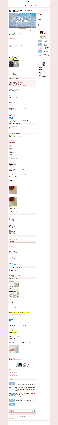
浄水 (13, 73)
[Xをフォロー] (10, 375)
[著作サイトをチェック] (9, 375)
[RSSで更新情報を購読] (16, 375)
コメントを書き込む (22, 416)
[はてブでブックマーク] (12, 372)
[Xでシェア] (20, 28)
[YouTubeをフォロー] (13, 375)
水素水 (10, 369)
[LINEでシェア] (14, 372)
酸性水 (14, 72)
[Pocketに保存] (13, 372)
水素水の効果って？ (15, 74)
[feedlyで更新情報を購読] (14, 375)
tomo (43, 66)
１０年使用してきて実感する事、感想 (17, 75)
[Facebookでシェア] (10, 372)
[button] (24, 28)
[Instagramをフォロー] (12, 375)
